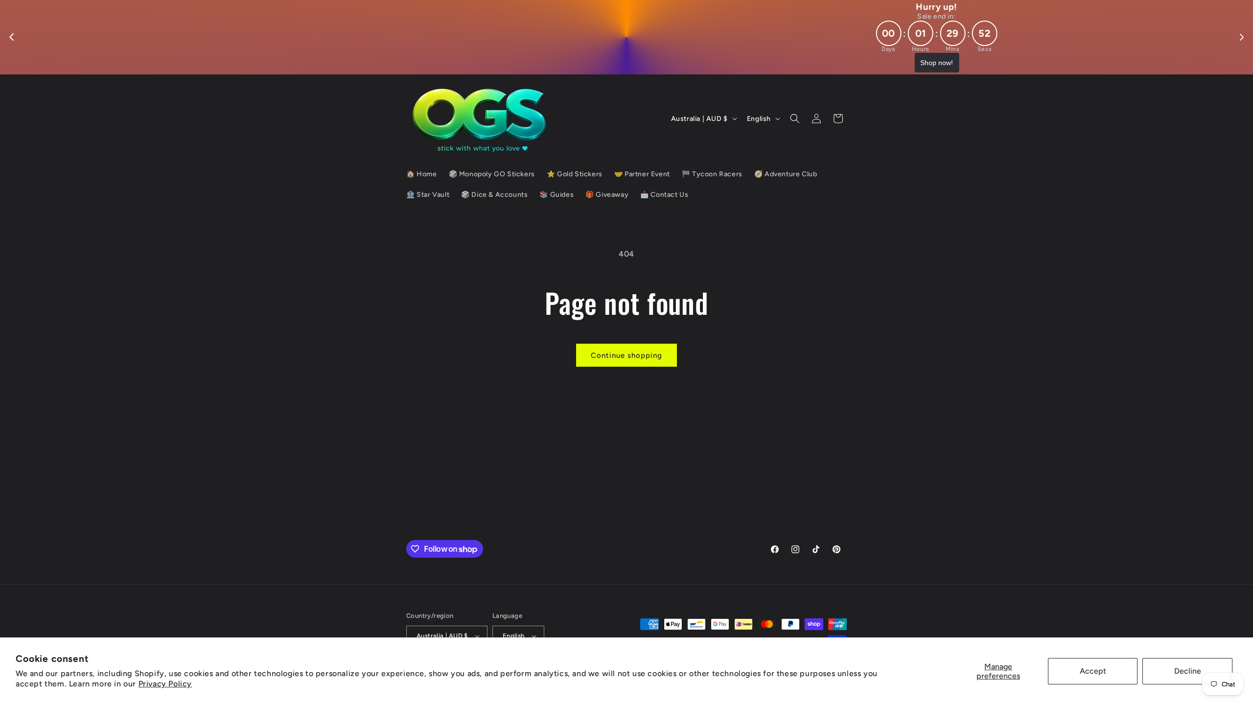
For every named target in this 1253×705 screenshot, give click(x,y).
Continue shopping (626, 355)
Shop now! (626, 63)
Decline (1187, 671)
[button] (795, 118)
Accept (1093, 671)
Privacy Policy (165, 683)
